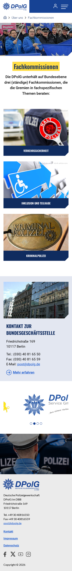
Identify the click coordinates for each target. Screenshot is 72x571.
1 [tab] (31, 423)
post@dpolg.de (28, 364)
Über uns (17, 17)
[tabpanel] (36, 405)
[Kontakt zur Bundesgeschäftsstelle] (36, 300)
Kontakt (8, 531)
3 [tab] (37, 423)
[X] (11, 553)
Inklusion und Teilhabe (36, 203)
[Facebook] (5, 553)
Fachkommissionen (41, 17)
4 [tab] (41, 423)
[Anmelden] (54, 6)
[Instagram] (27, 553)
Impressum (10, 538)
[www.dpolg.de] (5, 17)
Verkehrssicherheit (36, 151)
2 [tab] (34, 423)
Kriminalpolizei (36, 256)
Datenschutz (11, 545)
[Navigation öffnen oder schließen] (64, 6)
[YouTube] (19, 553)
